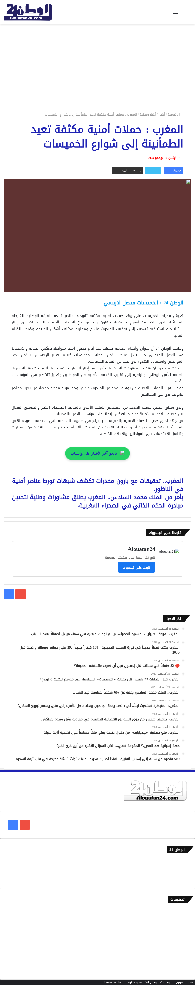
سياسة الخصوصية (174, 877)
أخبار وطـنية (148, 114)
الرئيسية (174, 114)
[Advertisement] (97, 62)
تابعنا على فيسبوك (136, 567)
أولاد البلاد (179, 936)
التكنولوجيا (179, 944)
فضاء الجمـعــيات (176, 969)
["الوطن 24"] (28, 12)
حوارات (182, 961)
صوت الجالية (178, 952)
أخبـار (161, 114)
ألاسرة (182, 919)
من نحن (182, 869)
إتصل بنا (181, 861)
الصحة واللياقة (176, 927)
